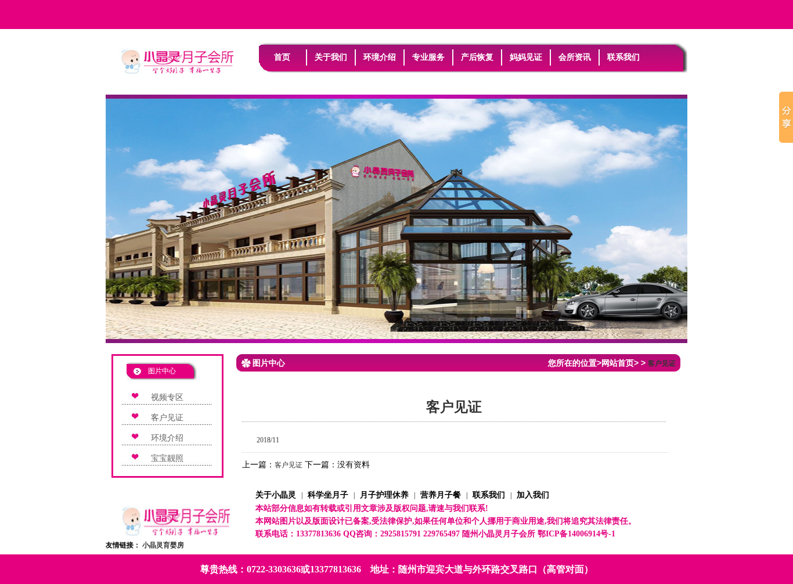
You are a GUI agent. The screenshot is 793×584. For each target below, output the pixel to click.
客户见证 (167, 417)
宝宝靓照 (167, 458)
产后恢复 (477, 57)
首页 (282, 57)
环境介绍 (379, 57)
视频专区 (167, 397)
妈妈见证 (526, 57)
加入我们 (533, 495)
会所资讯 (574, 57)
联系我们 (623, 57)
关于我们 (331, 57)
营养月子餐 (440, 495)
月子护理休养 (384, 495)
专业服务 (428, 57)
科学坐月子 (328, 495)
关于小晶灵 (275, 495)
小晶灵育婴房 (163, 545)
